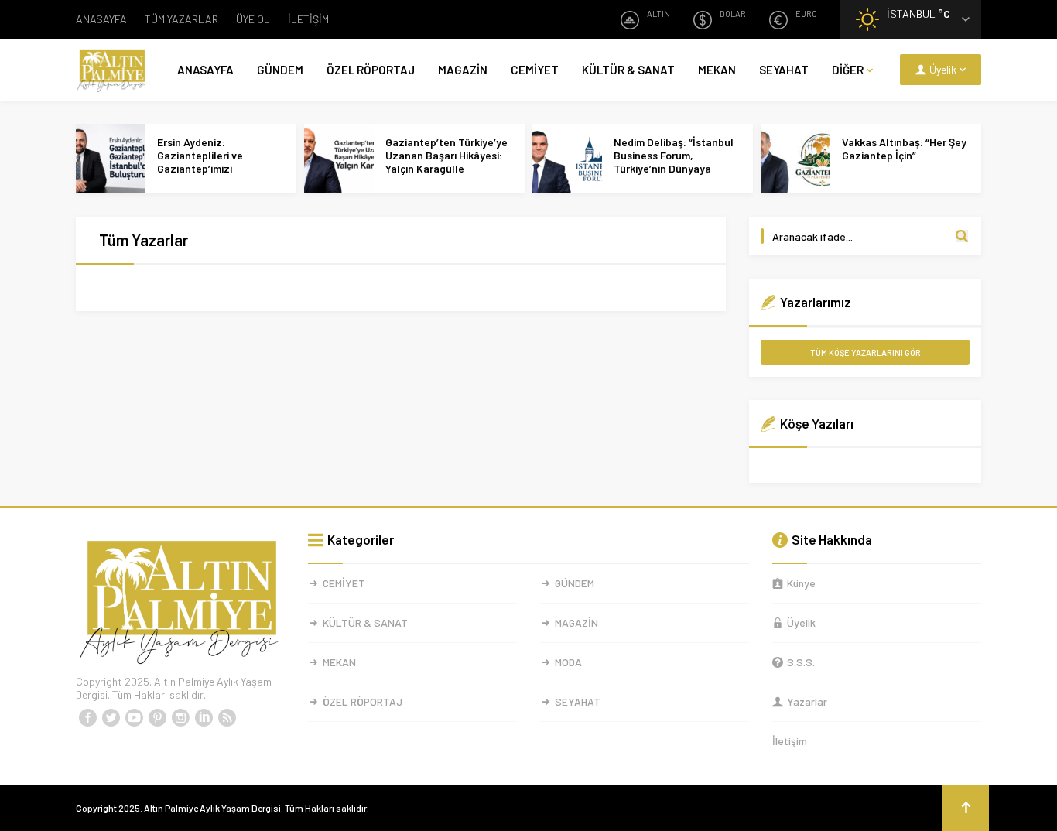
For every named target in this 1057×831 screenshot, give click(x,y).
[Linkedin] (203, 718)
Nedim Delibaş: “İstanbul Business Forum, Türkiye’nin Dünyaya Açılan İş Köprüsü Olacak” (676, 161)
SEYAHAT (784, 70)
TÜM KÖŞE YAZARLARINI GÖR (865, 352)
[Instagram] (180, 718)
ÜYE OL (253, 19)
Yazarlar (807, 701)
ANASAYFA (101, 19)
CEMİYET (535, 70)
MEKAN (717, 70)
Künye (801, 583)
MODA (568, 662)
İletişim (789, 740)
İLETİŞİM (308, 19)
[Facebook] (87, 718)
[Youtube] (134, 718)
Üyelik (801, 622)
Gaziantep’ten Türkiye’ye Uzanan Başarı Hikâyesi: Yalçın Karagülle (446, 155)
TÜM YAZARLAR (181, 19)
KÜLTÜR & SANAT (628, 70)
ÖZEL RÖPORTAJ (371, 70)
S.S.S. (801, 662)
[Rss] (226, 718)
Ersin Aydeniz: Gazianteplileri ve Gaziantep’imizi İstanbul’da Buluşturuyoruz (200, 168)
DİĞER (848, 70)
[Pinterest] (157, 718)
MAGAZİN (462, 70)
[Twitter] (110, 718)
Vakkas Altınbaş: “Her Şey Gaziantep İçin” (904, 148)
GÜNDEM (280, 70)
